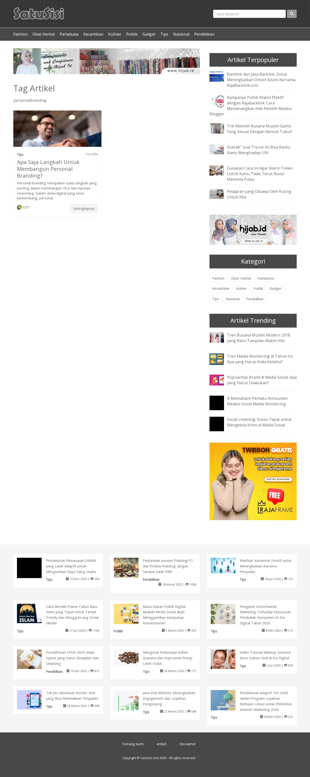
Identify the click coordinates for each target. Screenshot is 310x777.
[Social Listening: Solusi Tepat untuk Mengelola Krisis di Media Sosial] (220, 427)
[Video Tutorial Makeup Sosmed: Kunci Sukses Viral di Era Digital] (228, 659)
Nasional (181, 34)
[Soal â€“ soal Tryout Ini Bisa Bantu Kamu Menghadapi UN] (220, 149)
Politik (132, 34)
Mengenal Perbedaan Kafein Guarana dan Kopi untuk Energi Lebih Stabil (167, 658)
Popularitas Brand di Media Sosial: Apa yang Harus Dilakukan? (262, 380)
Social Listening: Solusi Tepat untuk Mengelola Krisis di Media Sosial (259, 422)
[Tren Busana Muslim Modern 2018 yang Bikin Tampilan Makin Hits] (220, 337)
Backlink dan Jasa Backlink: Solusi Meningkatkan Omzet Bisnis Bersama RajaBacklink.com (261, 79)
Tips (164, 34)
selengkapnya (84, 208)
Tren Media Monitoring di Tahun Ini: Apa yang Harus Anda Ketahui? (260, 358)
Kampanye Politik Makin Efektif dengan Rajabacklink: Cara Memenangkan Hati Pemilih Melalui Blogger (250, 106)
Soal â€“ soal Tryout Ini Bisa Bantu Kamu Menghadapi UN (258, 149)
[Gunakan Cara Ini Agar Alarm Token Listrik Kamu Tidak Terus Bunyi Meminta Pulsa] (220, 170)
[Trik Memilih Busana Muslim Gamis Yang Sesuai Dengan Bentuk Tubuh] (220, 128)
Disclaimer (187, 744)
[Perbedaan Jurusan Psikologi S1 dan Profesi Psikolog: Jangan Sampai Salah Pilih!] (131, 567)
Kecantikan (93, 34)
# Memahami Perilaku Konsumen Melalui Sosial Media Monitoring (257, 401)
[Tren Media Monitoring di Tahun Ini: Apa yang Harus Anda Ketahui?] (220, 358)
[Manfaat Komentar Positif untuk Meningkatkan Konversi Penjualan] (228, 565)
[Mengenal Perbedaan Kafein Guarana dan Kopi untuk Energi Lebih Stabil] (131, 657)
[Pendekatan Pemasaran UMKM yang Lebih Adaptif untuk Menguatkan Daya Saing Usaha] (34, 574)
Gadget (148, 34)
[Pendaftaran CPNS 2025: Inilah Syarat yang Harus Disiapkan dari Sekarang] (34, 659)
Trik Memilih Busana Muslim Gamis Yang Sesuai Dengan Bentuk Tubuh (259, 128)
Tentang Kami (133, 744)
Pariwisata (69, 34)
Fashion (20, 34)
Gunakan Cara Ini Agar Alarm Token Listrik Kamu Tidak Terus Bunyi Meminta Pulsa (260, 173)
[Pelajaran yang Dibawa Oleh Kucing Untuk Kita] (220, 193)
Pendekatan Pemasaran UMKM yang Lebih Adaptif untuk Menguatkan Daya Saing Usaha (71, 566)
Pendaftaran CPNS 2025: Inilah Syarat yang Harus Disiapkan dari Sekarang (72, 658)
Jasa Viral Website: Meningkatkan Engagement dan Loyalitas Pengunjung (169, 698)
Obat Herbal (43, 34)
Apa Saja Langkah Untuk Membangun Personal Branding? (48, 168)
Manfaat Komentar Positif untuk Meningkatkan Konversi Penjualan (265, 566)
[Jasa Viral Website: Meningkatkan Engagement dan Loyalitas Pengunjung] (131, 701)
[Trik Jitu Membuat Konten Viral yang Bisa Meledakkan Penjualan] (34, 699)
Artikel (161, 744)
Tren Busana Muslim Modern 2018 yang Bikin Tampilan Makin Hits (258, 337)
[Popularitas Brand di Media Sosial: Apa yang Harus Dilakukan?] (220, 379)
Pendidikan (204, 34)
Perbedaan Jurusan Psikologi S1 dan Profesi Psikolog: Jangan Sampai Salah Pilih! (168, 566)
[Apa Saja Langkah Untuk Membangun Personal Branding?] (57, 139)
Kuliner (114, 34)
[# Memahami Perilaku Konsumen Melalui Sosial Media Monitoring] (220, 406)
